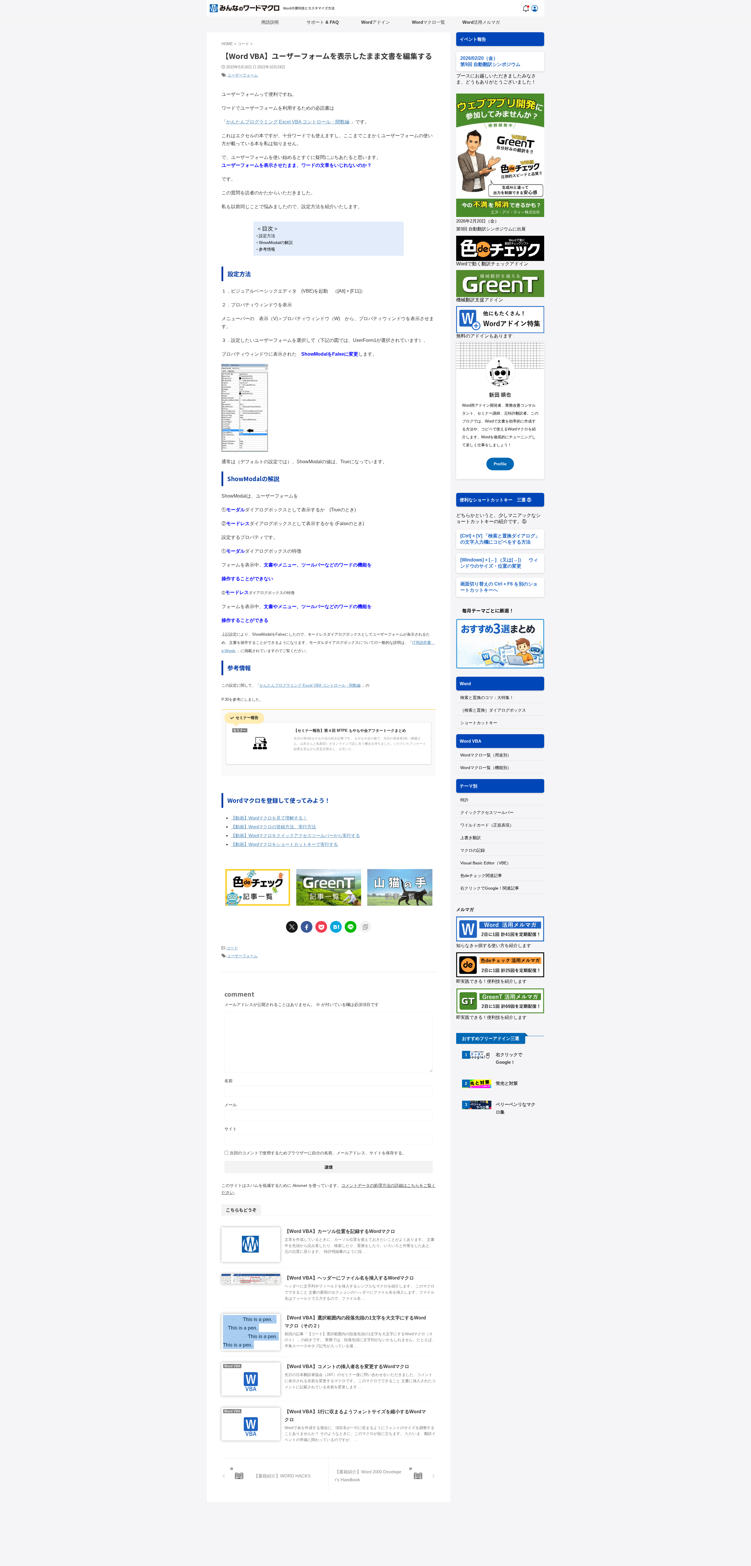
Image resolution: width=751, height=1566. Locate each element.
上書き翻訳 (470, 838)
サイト (230, 1128)
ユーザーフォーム (242, 75)
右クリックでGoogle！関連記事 (489, 888)
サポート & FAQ (323, 22)
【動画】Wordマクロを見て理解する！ (269, 817)
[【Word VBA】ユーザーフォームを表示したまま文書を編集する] (336, 927)
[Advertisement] (505, 1170)
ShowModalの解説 (276, 242)
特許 (464, 800)
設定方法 (267, 235)
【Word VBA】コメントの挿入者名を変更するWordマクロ (347, 1366)
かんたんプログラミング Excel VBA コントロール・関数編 (287, 121)
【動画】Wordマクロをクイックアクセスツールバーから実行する (295, 835)
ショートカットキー (478, 723)
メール (230, 1104)
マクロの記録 (472, 850)
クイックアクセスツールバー (487, 812)
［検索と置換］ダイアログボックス (493, 710)
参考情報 (267, 249)
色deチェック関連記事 (481, 875)
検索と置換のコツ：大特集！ (487, 697)
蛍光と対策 (507, 1083)
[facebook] (306, 927)
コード (232, 948)
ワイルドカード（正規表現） (487, 825)
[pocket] (321, 927)
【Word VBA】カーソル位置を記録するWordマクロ (340, 1231)
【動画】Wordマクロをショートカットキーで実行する (284, 844)
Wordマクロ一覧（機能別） (485, 767)
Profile (500, 464)
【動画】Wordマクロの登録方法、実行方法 (273, 826)
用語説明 (270, 22)
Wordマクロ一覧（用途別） (485, 755)
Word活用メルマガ (481, 22)
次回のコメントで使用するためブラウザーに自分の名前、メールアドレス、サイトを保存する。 (318, 1153)
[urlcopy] (365, 927)
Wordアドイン (375, 22)
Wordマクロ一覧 (428, 22)
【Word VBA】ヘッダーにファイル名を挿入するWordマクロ (349, 1277)
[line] (350, 927)
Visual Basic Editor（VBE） (485, 863)
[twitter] (292, 927)
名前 (228, 1080)
